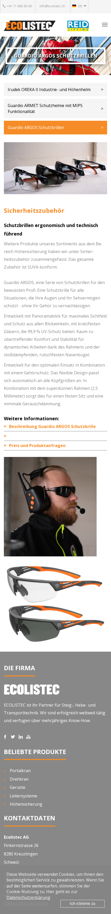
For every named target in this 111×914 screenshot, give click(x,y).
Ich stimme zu (82, 903)
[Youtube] (28, 736)
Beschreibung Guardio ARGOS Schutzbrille (52, 426)
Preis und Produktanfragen (37, 445)
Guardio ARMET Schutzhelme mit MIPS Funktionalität (45, 108)
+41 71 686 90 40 (19, 6)
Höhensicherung (26, 804)
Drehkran (19, 779)
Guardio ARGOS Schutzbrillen (36, 127)
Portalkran (20, 770)
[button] (79, 6)
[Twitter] (13, 736)
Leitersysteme (23, 796)
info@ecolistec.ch (52, 6)
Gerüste (17, 787)
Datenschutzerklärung (28, 897)
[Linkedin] (21, 736)
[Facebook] (5, 736)
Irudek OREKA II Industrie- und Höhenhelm (49, 89)
